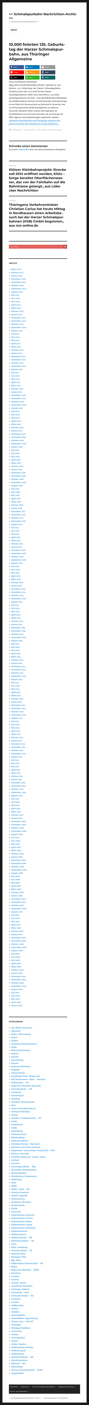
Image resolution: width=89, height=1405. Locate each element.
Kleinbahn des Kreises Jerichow (25, 1147)
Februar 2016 (17, 582)
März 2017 (16, 540)
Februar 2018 (17, 505)
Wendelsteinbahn (19, 1360)
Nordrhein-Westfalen (21, 1202)
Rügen (14, 1266)
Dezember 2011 (18, 744)
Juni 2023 (15, 298)
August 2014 (16, 640)
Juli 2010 (15, 799)
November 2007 (18, 902)
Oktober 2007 (17, 905)
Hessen (14, 1115)
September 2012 (18, 715)
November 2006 (18, 941)
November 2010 (18, 786)
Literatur (15, 1163)
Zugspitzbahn (17, 1373)
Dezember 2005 (18, 976)
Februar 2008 (17, 892)
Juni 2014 (15, 647)
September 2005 (18, 986)
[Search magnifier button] (65, 247)
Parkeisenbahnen (19, 1231)
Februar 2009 (17, 854)
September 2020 (18, 405)
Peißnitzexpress (18, 1234)
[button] (17, 67)
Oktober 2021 (17, 363)
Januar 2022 (16, 353)
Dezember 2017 (18, 511)
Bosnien (15, 1057)
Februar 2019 (17, 466)
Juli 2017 (15, 527)
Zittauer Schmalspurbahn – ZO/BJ (27, 1370)
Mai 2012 (15, 728)
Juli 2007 (15, 915)
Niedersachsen (18, 1199)
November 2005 (18, 979)
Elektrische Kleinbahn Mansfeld (26, 1086)
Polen (13, 1244)
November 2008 (18, 863)
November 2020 (18, 398)
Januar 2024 (16, 276)
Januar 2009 (16, 857)
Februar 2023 (17, 311)
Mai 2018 (15, 495)
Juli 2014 (15, 644)
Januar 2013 (16, 702)
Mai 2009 (15, 844)
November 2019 (18, 437)
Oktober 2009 (17, 828)
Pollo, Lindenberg (19, 1247)
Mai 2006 (15, 960)
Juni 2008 (15, 879)
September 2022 (18, 327)
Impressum (25, 1387)
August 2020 (17, 408)
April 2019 (16, 460)
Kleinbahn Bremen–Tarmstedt (25, 1144)
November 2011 (18, 747)
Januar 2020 (16, 431)
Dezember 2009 (18, 821)
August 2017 (16, 524)
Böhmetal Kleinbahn (20, 1050)
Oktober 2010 (17, 789)
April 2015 (15, 615)
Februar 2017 (17, 544)
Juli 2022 (15, 334)
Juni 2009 (15, 841)
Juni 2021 (15, 376)
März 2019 (16, 463)
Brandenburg (17, 1060)
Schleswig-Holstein (20, 1289)
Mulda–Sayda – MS (20, 1189)
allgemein (15, 1031)
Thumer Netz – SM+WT (22, 1321)
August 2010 (16, 795)
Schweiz (15, 1302)
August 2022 (17, 330)
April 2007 (16, 925)
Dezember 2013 (18, 666)
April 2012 (15, 731)
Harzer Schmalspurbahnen (23, 1108)
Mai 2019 (15, 456)
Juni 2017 (15, 531)
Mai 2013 (15, 689)
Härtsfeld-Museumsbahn (23, 1102)
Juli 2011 (15, 760)
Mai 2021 (15, 379)
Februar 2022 (17, 350)
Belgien (14, 1040)
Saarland (15, 1276)
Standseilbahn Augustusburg (24, 1318)
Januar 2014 (16, 663)
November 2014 (18, 631)
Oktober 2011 (17, 750)
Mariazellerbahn (18, 1173)
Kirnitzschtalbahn (19, 1141)
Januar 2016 (16, 586)
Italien (14, 1128)
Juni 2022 (15, 337)
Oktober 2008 (17, 866)
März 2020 (16, 424)
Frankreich (16, 1092)
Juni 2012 (15, 724)
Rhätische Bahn (18, 1254)
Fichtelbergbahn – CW (21, 1089)
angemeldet (23, 149)
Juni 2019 (15, 453)
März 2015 (16, 618)
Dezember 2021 (18, 356)
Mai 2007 (15, 921)
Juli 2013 (15, 682)
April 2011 (15, 770)
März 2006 (16, 967)
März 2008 (16, 889)
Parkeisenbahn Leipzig (21, 1224)
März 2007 (16, 928)
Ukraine (15, 1334)
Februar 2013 (17, 699)
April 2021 (15, 382)
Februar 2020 (17, 427)
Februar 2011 (17, 776)
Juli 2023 (15, 295)
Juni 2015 (15, 608)
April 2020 (16, 421)
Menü (14, 30)
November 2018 (18, 476)
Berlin (14, 1047)
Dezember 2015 (18, 589)
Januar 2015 (16, 624)
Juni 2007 (15, 918)
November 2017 (18, 514)
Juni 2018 (15, 492)
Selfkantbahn (17, 1305)
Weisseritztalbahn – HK (22, 1357)
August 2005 (17, 989)
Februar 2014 (17, 660)
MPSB (14, 1186)
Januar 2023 (16, 314)
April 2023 (16, 305)
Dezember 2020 (18, 395)
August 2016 (17, 563)
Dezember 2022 (18, 318)
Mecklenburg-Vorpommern (24, 1176)
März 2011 (15, 773)
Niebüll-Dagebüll (19, 1195)
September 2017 (18, 521)
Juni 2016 (15, 569)
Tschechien (16, 1331)
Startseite (14, 1387)
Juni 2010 (15, 802)
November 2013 (18, 669)
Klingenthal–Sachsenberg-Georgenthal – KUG (33, 1150)
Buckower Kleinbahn (20, 1066)
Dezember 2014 (18, 628)
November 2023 (18, 282)
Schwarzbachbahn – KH (22, 1296)
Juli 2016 (15, 566)
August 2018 (16, 485)
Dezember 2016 (18, 550)
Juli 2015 (15, 605)
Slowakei (15, 1312)
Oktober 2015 (17, 595)
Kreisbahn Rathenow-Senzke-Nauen (28, 1157)
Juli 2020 (15, 411)
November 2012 (18, 708)
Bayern (14, 1037)
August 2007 (17, 912)
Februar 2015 (17, 621)
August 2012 (16, 718)
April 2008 (16, 886)
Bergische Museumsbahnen (24, 1044)
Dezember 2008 (18, 860)
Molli (13, 1183)
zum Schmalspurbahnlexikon (43, 1387)
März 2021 (16, 385)
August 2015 (16, 602)
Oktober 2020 (17, 401)
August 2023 (17, 292)
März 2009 (16, 850)
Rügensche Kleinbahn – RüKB (25, 1270)
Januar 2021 (16, 392)
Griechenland (17, 1095)
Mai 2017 (15, 534)
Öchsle (14, 1208)
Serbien (14, 1308)
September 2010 (18, 792)
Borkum (15, 1053)
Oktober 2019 (17, 440)
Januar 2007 (16, 934)
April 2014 (15, 653)
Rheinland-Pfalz (18, 1257)
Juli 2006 (15, 954)
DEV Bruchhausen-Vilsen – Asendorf (28, 1079)
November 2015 (18, 592)
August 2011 (16, 757)
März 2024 (16, 269)
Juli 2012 (15, 721)
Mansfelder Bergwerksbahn (24, 1170)
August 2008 (17, 873)
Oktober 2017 (17, 518)
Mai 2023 (15, 301)
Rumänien (16, 1273)
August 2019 (17, 447)
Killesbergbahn (18, 1137)
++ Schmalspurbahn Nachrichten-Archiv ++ (25, 1398)
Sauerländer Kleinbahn (21, 1286)
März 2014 (16, 657)
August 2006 (17, 950)
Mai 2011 (15, 766)
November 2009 (18, 824)
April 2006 (16, 963)
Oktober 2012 (17, 711)
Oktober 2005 (17, 983)
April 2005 (16, 1002)
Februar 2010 (17, 815)
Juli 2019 (15, 450)
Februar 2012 (17, 737)
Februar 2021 (17, 389)
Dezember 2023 (18, 279)
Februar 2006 (17, 970)
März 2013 (16, 695)
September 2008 (18, 870)
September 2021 (18, 366)
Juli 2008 (15, 876)
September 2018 (18, 482)
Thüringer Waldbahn (20, 1328)
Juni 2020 (15, 414)
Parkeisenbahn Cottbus (22, 1218)
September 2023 (18, 288)
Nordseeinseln (18, 1205)
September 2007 (18, 908)
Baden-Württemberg (21, 1034)
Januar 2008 (16, 895)
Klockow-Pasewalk (20, 1153)
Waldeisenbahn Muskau (22, 1347)
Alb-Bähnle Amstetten (21, 1028)
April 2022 (16, 343)
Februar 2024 (17, 272)
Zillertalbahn (17, 1367)
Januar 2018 (16, 508)
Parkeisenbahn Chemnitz (23, 1215)
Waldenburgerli (18, 1350)
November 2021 (18, 360)
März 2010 (16, 812)
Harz (39, 130)
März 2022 (16, 347)
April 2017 (15, 537)
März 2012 (16, 734)
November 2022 (18, 321)
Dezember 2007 (18, 899)
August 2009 (17, 834)
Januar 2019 (16, 469)
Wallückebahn (17, 1354)
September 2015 (18, 598)
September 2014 (18, 637)
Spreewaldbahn (18, 1315)
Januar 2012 (16, 741)
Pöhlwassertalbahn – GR (22, 1241)
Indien (14, 1121)
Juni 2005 (15, 996)
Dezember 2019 (18, 434)
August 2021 (16, 369)
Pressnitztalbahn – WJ (21, 1250)
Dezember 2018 (18, 473)
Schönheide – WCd (20, 1292)
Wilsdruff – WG (18, 1363)
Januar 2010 (16, 818)
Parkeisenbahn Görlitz (21, 1221)
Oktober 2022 (17, 324)
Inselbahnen (17, 1124)
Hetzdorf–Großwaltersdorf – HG (26, 1118)
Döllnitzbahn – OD (20, 1082)
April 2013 (15, 692)
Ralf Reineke (17, 130)
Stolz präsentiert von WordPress (56, 1398)
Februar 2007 (17, 931)
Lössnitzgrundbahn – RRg (23, 1166)
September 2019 (18, 443)
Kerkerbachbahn (19, 1134)
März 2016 (16, 579)
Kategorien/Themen (66, 1387)
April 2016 (16, 576)
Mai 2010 (15, 805)
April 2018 (15, 498)
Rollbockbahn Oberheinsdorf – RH (27, 1263)
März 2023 (16, 308)
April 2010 (15, 808)
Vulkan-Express (18, 1344)
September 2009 (19, 831)
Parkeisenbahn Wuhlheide (23, 1228)
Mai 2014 (15, 650)
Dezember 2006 (18, 937)
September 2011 (18, 753)
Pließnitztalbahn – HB (21, 1237)
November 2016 (18, 553)
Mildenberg (16, 1179)
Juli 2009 (15, 837)
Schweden (16, 1299)
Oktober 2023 (17, 285)
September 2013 (18, 676)
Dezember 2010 (18, 782)
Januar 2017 (16, 547)
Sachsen (15, 1279)
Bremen (15, 1063)
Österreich (16, 1212)
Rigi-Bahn (16, 1260)
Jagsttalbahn (17, 1131)
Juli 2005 (15, 992)
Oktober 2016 (17, 556)
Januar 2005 (16, 1005)
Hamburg (15, 1099)
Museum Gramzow (20, 1192)
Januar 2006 (16, 973)
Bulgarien (15, 1070)
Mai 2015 (15, 611)
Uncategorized (18, 1338)
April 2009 (16, 847)
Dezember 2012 (18, 705)
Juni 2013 (15, 686)
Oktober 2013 (17, 673)
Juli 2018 (15, 489)
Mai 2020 (15, 418)
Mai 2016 (15, 573)
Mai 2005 (15, 999)
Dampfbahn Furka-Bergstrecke (25, 1076)
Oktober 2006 (17, 944)
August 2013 (16, 679)
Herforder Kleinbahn (20, 1111)
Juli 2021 (15, 372)
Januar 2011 (16, 779)
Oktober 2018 (17, 479)
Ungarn (14, 1341)
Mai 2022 (15, 340)
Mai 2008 (15, 883)
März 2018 (16, 502)
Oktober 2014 (17, 634)
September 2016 (18, 560)
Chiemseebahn (18, 1073)
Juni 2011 (15, 763)
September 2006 (19, 947)
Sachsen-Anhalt (47, 130)
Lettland (15, 1160)
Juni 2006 (15, 957)
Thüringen (58, 130)
